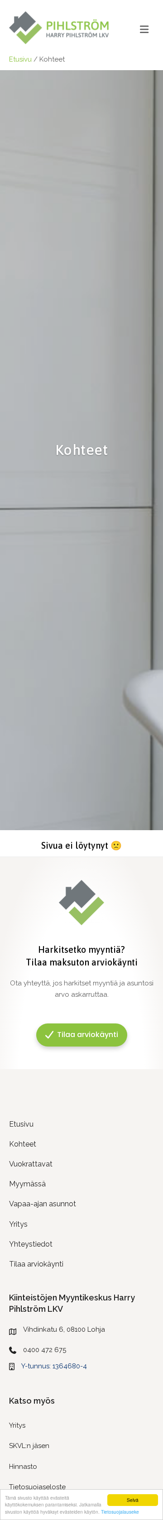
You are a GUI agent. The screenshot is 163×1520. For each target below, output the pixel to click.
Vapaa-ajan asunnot (42, 1204)
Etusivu (20, 59)
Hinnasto (23, 1467)
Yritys (18, 1224)
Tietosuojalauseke (120, 1511)
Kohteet (22, 1144)
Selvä (133, 1499)
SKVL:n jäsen (29, 1446)
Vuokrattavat (31, 1164)
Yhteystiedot (31, 1244)
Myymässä (27, 1184)
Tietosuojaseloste (37, 1487)
